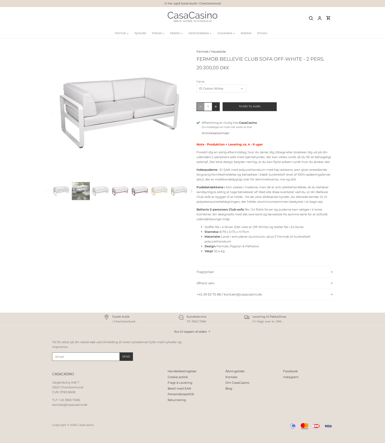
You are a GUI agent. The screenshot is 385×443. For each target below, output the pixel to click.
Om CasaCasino (237, 383)
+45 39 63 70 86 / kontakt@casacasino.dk (229, 294)
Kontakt (231, 377)
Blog (228, 388)
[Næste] (181, 113)
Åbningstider (235, 371)
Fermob (203, 51)
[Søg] (310, 18)
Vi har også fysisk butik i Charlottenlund (192, 3)
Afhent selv (206, 283)
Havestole (218, 51)
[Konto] (319, 18)
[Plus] (216, 106)
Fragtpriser (205, 272)
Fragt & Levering (180, 383)
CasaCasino (86, 425)
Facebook (290, 371)
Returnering (177, 400)
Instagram (291, 377)
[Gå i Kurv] (328, 18)
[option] (119, 112)
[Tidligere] (58, 113)
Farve (200, 81)
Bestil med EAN (179, 388)
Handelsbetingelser (182, 371)
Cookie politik (178, 377)
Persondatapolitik (181, 394)
